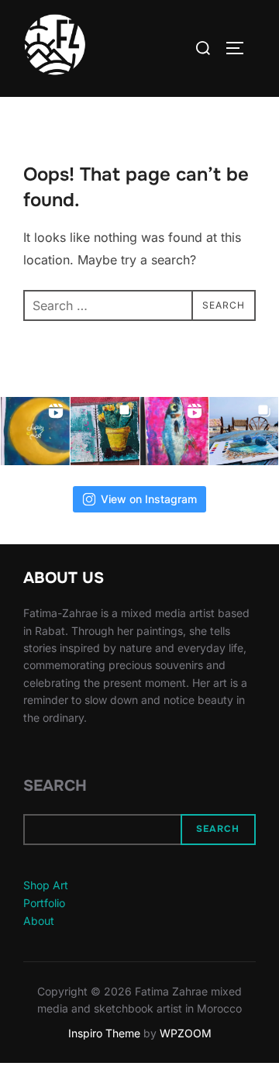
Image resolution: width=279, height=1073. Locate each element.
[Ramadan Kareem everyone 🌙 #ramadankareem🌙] (35, 431)
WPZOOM (186, 1033)
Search (55, 785)
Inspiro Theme (104, 1033)
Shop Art (45, 885)
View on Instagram (149, 498)
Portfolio (44, 902)
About (38, 920)
